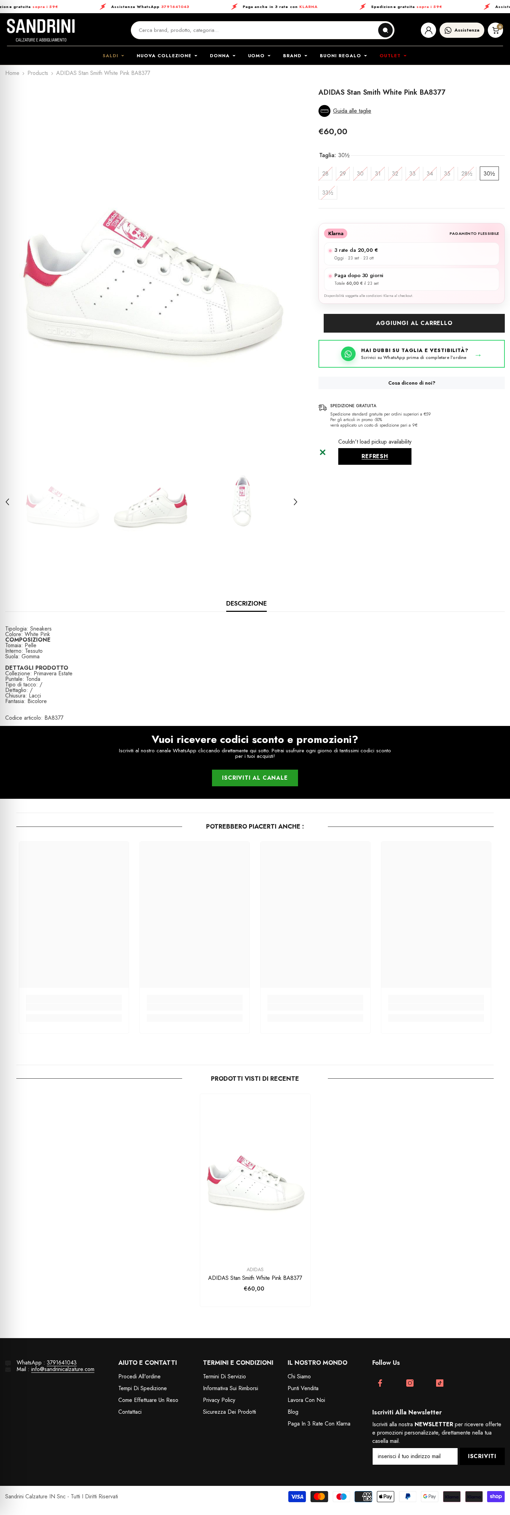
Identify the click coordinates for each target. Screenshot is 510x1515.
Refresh (375, 457)
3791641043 (62, 1363)
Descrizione (246, 603)
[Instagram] (410, 1383)
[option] (151, 266)
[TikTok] (439, 1383)
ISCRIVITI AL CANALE (255, 778)
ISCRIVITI (482, 1456)
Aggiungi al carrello (414, 323)
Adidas (255, 1269)
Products (37, 73)
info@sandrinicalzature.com (62, 1369)
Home (12, 73)
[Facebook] (380, 1383)
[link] (74, 1007)
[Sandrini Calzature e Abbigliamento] (41, 30)
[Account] (428, 30)
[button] (7, 502)
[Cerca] (385, 30)
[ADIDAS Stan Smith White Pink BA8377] (255, 1176)
